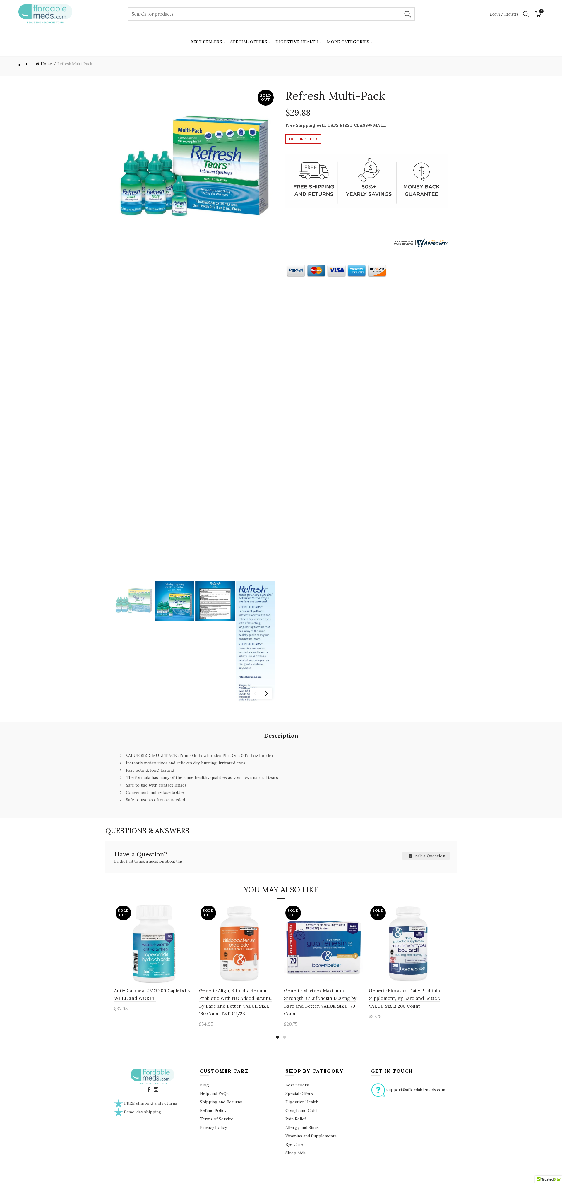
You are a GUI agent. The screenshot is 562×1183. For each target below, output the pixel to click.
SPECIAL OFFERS (248, 41)
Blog (204, 1085)
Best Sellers (297, 1085)
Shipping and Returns (221, 1102)
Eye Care (294, 1144)
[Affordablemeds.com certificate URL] (420, 241)
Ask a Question (430, 856)
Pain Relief (295, 1119)
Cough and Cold (301, 1110)
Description (281, 735)
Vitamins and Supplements (311, 1136)
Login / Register (504, 14)
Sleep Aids (295, 1152)
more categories (348, 41)
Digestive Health (301, 1102)
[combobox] (271, 14)
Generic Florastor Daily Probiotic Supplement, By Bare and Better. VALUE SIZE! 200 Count (405, 998)
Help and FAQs (214, 1093)
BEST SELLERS (206, 41)
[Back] (23, 64)
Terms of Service (216, 1119)
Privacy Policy (213, 1127)
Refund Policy (213, 1110)
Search (407, 14)
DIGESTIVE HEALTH (296, 41)
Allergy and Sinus (302, 1127)
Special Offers (299, 1093)
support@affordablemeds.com (415, 1089)
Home (46, 63)
